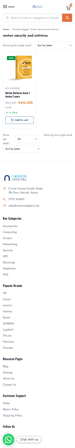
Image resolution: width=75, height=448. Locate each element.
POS (5, 274)
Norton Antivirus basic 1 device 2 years (17, 94)
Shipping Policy (12, 415)
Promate (8, 348)
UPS (5, 256)
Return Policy (11, 409)
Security (8, 250)
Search (67, 18)
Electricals (9, 262)
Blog (5, 366)
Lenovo (7, 305)
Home (6, 29)
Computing (10, 232)
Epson (6, 317)
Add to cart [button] (21, 120)
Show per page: (6, 139)
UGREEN (8, 323)
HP (5, 293)
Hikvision (8, 342)
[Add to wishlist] (28, 57)
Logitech (8, 329)
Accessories (12, 88)
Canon (7, 299)
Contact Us (9, 384)
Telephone (9, 268)
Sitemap (8, 372)
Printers (7, 238)
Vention (7, 311)
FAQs (6, 403)
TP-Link (7, 336)
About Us (8, 378)
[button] (68, 8)
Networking (10, 244)
